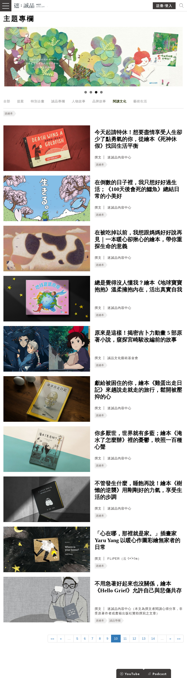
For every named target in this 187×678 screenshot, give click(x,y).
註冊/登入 (164, 6)
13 (143, 638)
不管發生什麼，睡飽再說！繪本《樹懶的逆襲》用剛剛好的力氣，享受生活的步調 (138, 490)
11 (125, 638)
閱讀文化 (120, 101)
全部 (6, 101)
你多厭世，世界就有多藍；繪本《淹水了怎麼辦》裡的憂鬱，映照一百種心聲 (138, 440)
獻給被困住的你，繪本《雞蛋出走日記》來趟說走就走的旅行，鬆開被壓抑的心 (138, 390)
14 (153, 638)
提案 (20, 101)
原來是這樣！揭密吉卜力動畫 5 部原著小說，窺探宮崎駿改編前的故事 (138, 336)
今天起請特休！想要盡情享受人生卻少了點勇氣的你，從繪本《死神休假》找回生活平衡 (138, 139)
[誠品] (29, 5)
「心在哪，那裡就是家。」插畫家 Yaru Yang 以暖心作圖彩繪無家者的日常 (137, 540)
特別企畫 (37, 101)
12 (134, 638)
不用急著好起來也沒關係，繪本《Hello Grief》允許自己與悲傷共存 (138, 587)
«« (52, 638)
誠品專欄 (58, 101)
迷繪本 (9, 113)
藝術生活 (140, 101)
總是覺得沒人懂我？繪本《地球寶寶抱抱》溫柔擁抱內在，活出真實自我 (138, 286)
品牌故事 (99, 101)
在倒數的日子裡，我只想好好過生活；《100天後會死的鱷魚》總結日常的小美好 (137, 189)
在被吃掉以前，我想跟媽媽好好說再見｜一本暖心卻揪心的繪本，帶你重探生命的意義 (138, 239)
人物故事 (79, 101)
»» (179, 638)
